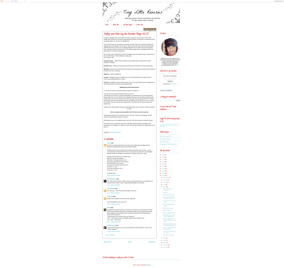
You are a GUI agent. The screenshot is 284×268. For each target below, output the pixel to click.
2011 (163, 173)
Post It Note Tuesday (168, 235)
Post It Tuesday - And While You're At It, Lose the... (169, 220)
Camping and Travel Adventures (168, 144)
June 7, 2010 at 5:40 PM (113, 175)
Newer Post (107, 242)
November (166, 177)
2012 (163, 171)
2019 (163, 157)
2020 (163, 154)
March (165, 242)
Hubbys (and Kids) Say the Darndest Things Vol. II (126, 34)
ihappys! (165, 192)
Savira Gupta (110, 188)
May (164, 238)
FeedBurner (173, 84)
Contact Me (139, 25)
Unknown (109, 196)
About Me (116, 25)
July (164, 184)
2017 (163, 159)
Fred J (109, 143)
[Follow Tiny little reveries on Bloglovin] (166, 91)
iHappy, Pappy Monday (169, 212)
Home (106, 25)
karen (108, 207)
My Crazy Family (164, 141)
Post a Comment (110, 235)
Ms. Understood (111, 179)
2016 (163, 161)
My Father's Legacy (168, 208)
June (164, 186)
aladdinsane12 (111, 225)
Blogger (149, 265)
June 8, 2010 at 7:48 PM (113, 231)
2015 (163, 164)
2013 (163, 168)
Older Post (151, 242)
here (177, 65)
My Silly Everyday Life (115, 132)
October (165, 180)
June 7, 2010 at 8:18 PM (113, 193)
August (165, 182)
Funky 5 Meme (167, 210)
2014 (163, 166)
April (164, 240)
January (165, 247)
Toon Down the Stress (168, 194)
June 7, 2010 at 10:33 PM (113, 222)
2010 (163, 175)
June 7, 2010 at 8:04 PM (113, 185)
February (165, 245)
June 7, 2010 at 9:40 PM (113, 204)
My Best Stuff (127, 25)
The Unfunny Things (165, 139)
